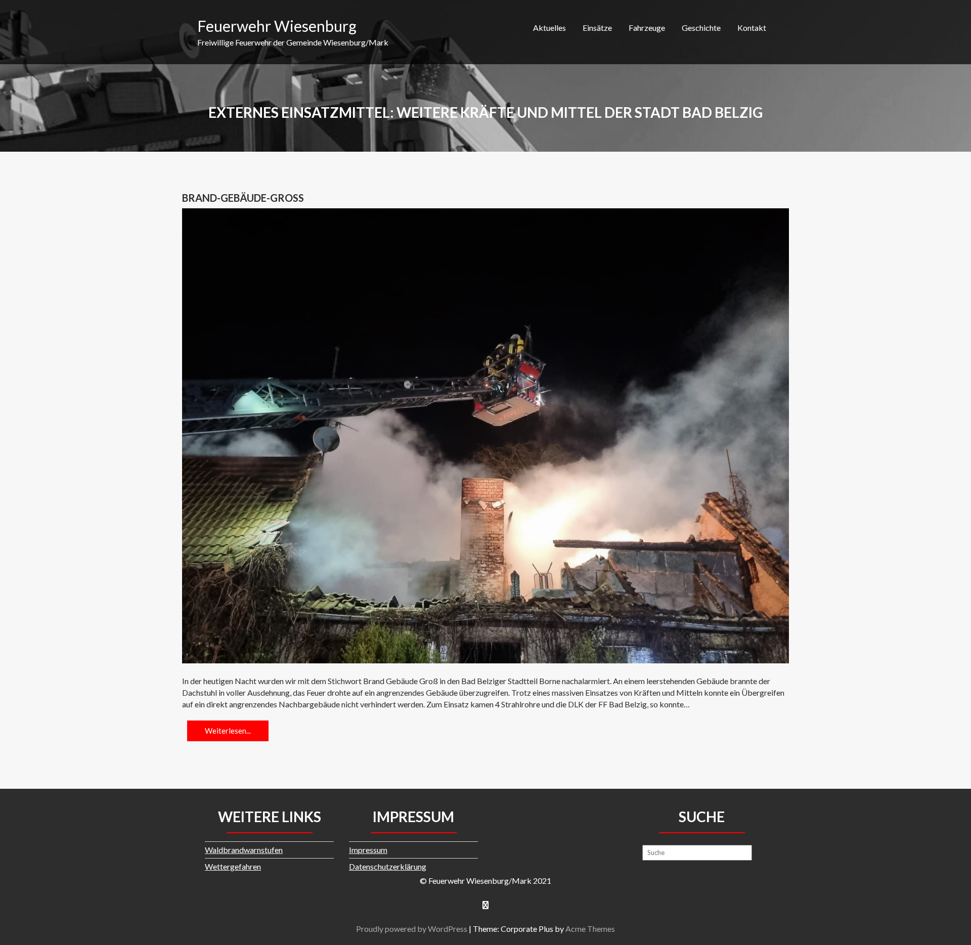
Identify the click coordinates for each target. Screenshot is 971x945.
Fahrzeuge (647, 27)
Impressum (368, 849)
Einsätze (597, 27)
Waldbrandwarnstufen (244, 849)
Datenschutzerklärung (387, 866)
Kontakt (751, 27)
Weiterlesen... (228, 730)
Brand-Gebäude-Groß (243, 198)
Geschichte (701, 27)
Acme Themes (590, 928)
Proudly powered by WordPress (411, 928)
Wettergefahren (233, 866)
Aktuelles (549, 27)
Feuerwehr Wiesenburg (277, 26)
